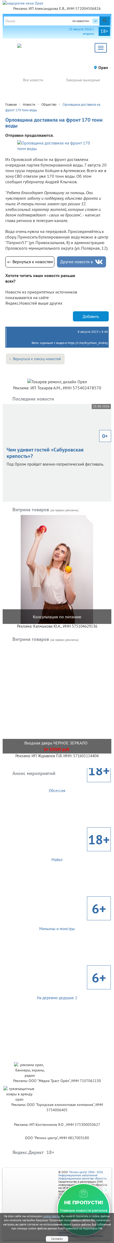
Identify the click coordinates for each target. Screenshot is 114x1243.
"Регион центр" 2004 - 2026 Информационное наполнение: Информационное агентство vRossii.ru (82, 1175)
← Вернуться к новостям (30, 261)
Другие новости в (76, 261)
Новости (29, 104)
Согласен (57, 1239)
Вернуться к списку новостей (37, 358)
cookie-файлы (51, 1216)
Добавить (91, 316)
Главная (11, 104)
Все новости (33, 80)
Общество (48, 104)
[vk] (99, 262)
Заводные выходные (83, 80)
